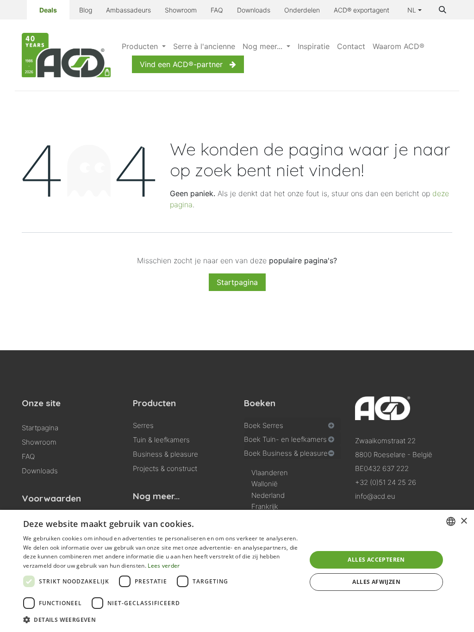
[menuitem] (143, 46)
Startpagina (237, 282)
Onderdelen (302, 10)
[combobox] (450, 521)
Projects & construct (165, 468)
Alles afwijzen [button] (376, 582)
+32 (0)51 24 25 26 (385, 482)
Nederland (268, 495)
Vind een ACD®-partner (181, 64)
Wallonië (264, 483)
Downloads (253, 10)
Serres (143, 425)
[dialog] (237, 571)
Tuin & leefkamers (161, 439)
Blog (85, 10)
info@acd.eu (375, 496)
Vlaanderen (269, 472)
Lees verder (164, 566)
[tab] (292, 424)
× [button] (463, 521)
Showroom (181, 10)
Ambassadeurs (128, 10)
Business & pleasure (165, 454)
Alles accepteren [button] (376, 560)
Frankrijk (264, 506)
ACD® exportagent (361, 10)
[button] (442, 9)
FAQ (217, 10)
